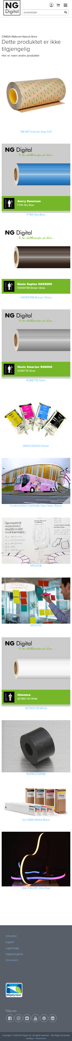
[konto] (51, 5)
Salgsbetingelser (14, 954)
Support (10, 942)
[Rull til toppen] (65, 1034)
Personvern (12, 960)
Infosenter (11, 936)
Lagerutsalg (12, 948)
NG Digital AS (25, 1035)
